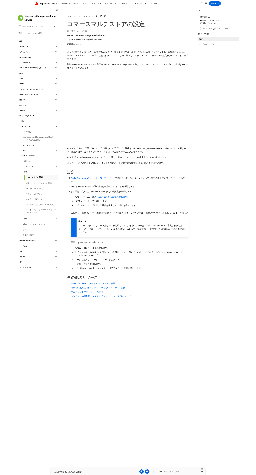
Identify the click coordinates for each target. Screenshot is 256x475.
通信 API (22, 100)
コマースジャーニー (29, 145)
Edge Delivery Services (27, 241)
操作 (20, 262)
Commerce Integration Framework (89, 39)
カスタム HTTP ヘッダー (36, 199)
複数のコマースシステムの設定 (39, 183)
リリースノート (24, 46)
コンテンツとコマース (26, 116)
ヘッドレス (23, 246)
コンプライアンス (25, 267)
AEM (85, 16)
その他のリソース (206, 44)
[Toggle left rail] (57, 10)
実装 (20, 251)
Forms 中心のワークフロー (28, 94)
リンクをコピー (222, 29)
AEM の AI (22, 105)
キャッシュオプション (35, 194)
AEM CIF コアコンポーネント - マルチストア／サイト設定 (98, 287)
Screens (22, 110)
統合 (24, 150)
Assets (21, 78)
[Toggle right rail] (199, 10)
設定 (201, 39)
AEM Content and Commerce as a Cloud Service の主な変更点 (38, 138)
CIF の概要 (27, 132)
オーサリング (28, 166)
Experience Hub (25, 57)
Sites (21, 73)
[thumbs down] (147, 471)
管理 (25, 172)
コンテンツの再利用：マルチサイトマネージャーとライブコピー (102, 296)
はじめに (28, 161)
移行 (24, 229)
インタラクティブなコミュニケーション (32, 89)
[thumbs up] (141, 471)
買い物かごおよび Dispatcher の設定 (40, 204)
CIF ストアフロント (27, 126)
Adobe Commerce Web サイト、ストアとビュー (93, 178)
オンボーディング (25, 62)
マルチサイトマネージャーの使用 (87, 292)
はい (205, 23)
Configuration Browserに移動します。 (112, 196)
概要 (20, 41)
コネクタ (22, 257)
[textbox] (37, 26)
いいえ (213, 23)
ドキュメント (73, 16)
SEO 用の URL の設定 (34, 188)
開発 (25, 218)
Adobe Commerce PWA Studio (34, 224)
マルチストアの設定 (34, 177)
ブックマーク (207, 29)
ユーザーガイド (98, 16)
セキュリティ (23, 52)
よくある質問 (28, 235)
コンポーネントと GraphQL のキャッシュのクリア (41, 211)
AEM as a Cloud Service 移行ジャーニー (33, 68)
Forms (21, 84)
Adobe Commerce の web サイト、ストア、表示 (93, 283)
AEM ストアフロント (29, 156)
